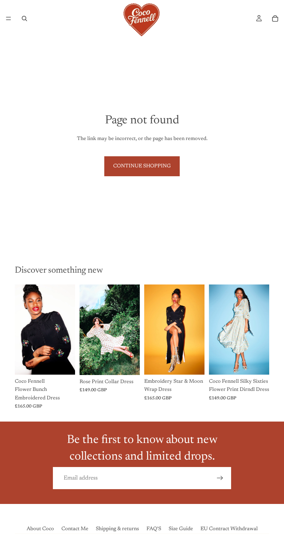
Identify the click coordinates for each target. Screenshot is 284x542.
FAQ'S (153, 529)
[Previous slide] (23, 329)
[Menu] (8, 18)
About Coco (40, 529)
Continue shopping (142, 166)
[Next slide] (67, 329)
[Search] (24, 18)
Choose (134, 363)
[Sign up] (220, 478)
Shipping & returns (117, 529)
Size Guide (181, 529)
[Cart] (275, 18)
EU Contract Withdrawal (229, 529)
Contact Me (74, 529)
